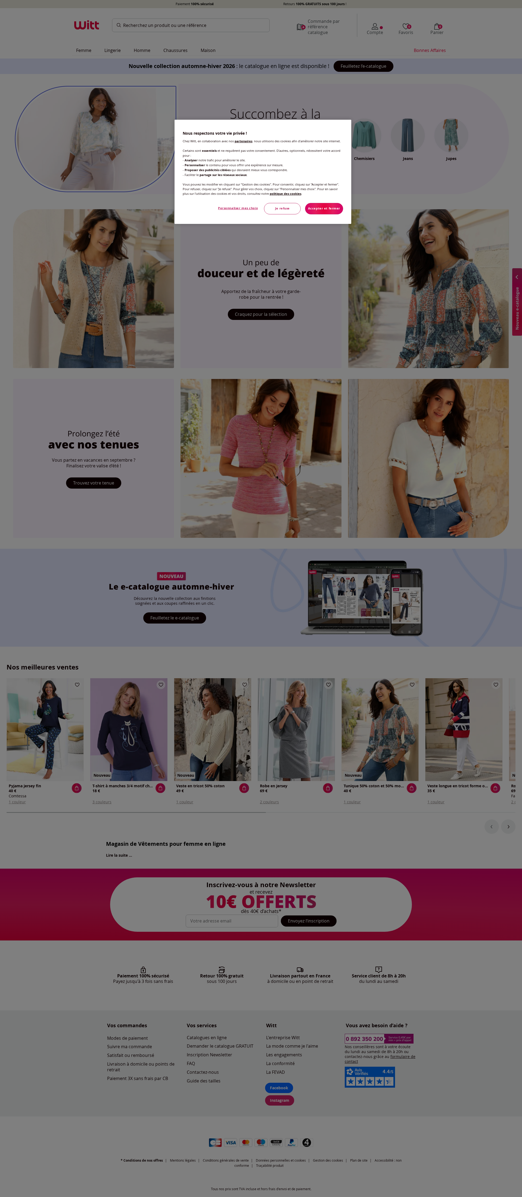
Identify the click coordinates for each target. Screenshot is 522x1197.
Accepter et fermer (324, 208)
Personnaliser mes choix (238, 208)
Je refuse (282, 208)
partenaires (243, 141)
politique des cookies (285, 194)
